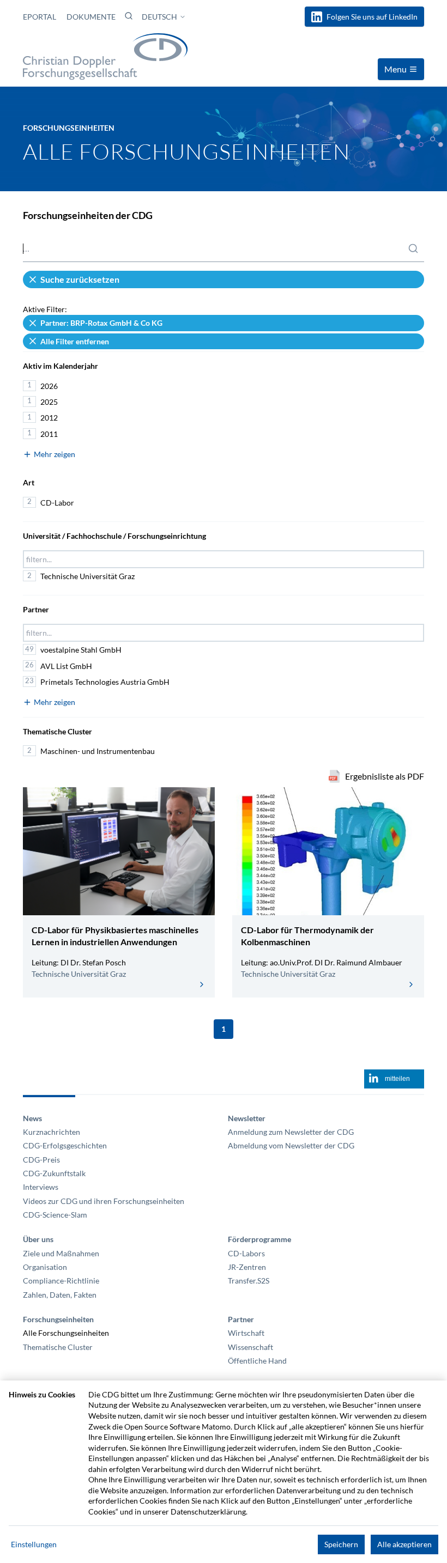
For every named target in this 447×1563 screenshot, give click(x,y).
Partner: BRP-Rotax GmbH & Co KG (101, 322)
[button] (128, 16)
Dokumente (91, 16)
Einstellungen (34, 1544)
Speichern (341, 1544)
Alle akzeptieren (404, 1544)
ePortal (40, 16)
